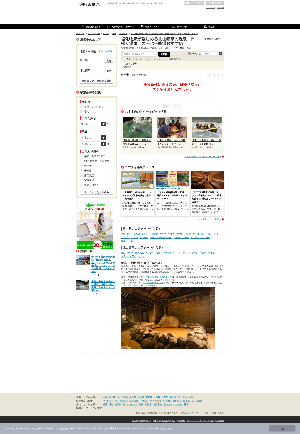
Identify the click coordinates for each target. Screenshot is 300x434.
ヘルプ (205, 413)
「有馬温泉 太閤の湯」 (154, 282)
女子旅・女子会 (181, 237)
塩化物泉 (144, 237)
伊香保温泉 (155, 401)
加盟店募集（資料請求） (147, 413)
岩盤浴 (88, 170)
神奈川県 (107, 397)
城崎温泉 (133, 401)
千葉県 (124, 397)
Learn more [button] (166, 428)
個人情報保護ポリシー (141, 421)
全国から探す (105, 51)
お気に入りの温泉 (194, 3)
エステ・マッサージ (200, 237)
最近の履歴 (215, 3)
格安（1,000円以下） (137, 234)
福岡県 (189, 397)
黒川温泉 (177, 401)
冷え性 (188, 234)
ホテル (196, 234)
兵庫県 (132, 397)
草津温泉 (107, 401)
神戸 (186, 404)
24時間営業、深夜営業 (97, 161)
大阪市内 (157, 404)
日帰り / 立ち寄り (94, 106)
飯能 (141, 404)
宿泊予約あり (175, 59)
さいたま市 (132, 404)
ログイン (210, 7)
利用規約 (181, 421)
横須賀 (118, 404)
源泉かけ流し (127, 241)
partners (63, 428)
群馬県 (141, 397)
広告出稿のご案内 (169, 413)
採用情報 (220, 421)
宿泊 (123, 234)
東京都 (149, 397)
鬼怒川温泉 (196, 401)
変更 (109, 60)
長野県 (173, 397)
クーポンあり (156, 59)
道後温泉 (166, 401)
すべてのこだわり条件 (96, 192)
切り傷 (134, 237)
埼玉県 (116, 397)
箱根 (115, 401)
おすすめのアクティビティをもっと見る (203, 156)
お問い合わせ (218, 413)
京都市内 (167, 404)
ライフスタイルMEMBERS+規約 (200, 421)
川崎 (111, 404)
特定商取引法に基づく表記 (164, 421)
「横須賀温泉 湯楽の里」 (157, 277)
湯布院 (186, 401)
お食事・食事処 (175, 234)
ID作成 (220, 7)
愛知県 (181, 397)
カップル (125, 237)
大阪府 (157, 397)
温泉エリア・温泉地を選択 (97, 80)
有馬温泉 (123, 401)
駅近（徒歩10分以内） (161, 237)
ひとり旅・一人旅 (210, 234)
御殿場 (148, 404)
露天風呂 (154, 234)
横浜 (105, 404)
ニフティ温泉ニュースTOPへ (208, 219)
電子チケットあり (135, 59)
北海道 (165, 397)
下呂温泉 (144, 401)
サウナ (163, 234)
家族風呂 (89, 180)
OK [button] (282, 428)
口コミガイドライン (190, 413)
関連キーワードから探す (89, 408)
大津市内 (178, 404)
